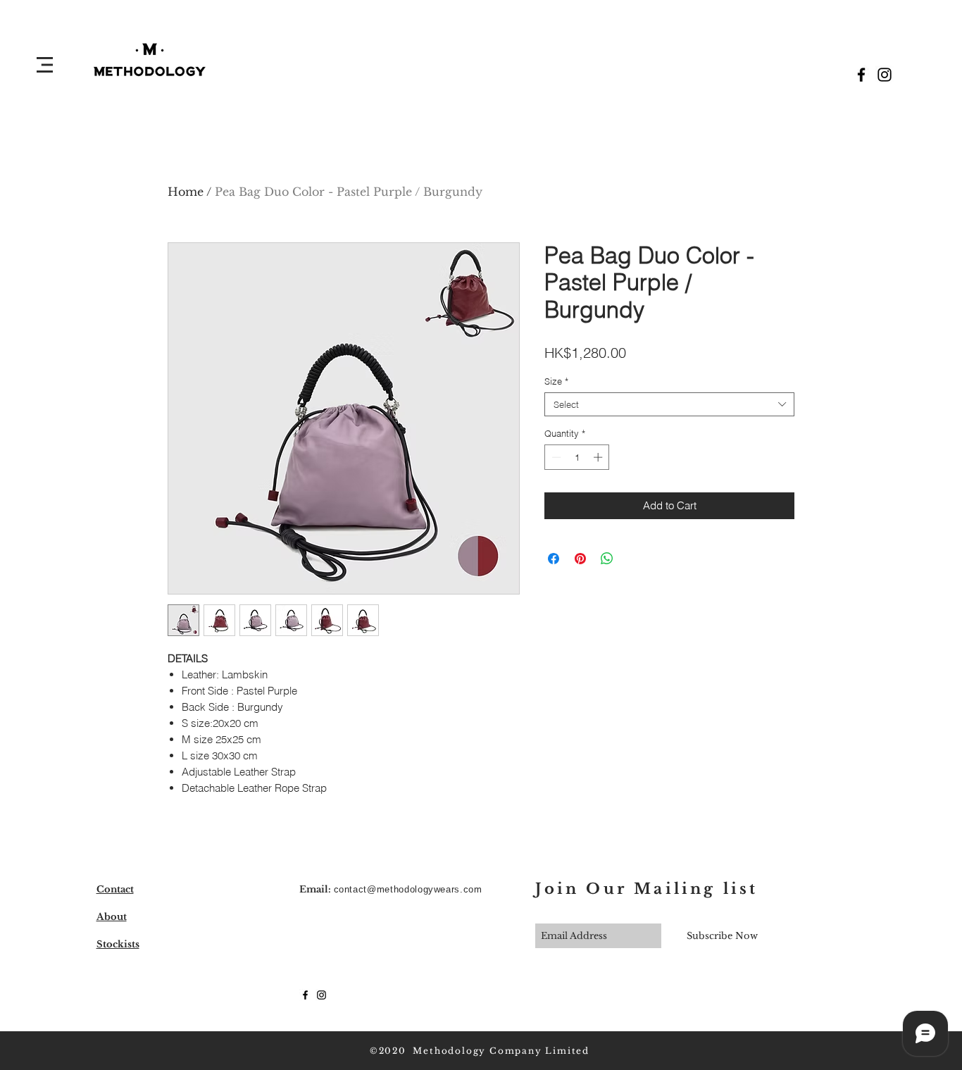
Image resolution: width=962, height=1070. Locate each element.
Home (186, 192)
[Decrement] (554, 457)
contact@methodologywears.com (408, 889)
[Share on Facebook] (553, 558)
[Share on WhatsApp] (607, 558)
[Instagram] (884, 75)
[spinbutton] (577, 457)
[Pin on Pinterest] (580, 558)
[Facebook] (861, 75)
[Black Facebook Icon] (305, 995)
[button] (45, 65)
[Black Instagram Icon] (321, 995)
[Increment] (599, 457)
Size (556, 381)
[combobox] (669, 404)
